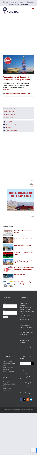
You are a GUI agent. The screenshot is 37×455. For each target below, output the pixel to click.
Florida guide (6, 382)
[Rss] (27, 399)
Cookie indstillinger (25, 393)
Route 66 (11, 95)
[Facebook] (21, 399)
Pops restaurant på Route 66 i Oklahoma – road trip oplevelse (16, 78)
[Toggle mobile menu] (33, 8)
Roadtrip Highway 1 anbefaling (22, 245)
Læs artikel (6, 89)
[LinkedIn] (31, 399)
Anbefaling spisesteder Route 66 (14, 93)
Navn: (4, 303)
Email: (4, 310)
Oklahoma (24, 93)
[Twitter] (24, 399)
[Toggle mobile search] (30, 8)
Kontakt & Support (25, 383)
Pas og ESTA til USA (19, 274)
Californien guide (7, 361)
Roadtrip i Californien (9, 371)
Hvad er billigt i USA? (26, 319)
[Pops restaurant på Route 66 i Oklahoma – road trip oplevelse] (18, 64)
